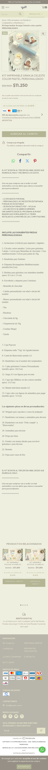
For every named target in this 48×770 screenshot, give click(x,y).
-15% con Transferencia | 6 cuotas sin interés (24, 2)
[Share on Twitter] (27, 161)
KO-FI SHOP (8, 663)
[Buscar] (20, 14)
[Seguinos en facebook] (10, 716)
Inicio (4, 20)
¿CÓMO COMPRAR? (12, 657)
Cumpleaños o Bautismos (12, 23)
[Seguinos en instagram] (5, 716)
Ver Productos (8, 643)
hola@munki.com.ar (14, 706)
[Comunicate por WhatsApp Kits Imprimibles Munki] (42, 750)
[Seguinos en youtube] (16, 716)
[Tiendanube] (24, 739)
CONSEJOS (8, 649)
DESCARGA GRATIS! (33, 643)
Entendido (24, 767)
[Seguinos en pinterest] (22, 716)
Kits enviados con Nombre (19, 20)
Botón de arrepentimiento (24, 753)
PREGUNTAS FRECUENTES (30, 650)
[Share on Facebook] (20, 161)
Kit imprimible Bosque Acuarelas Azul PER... (13, 564)
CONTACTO (29, 657)
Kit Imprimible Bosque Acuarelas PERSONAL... (35, 564)
